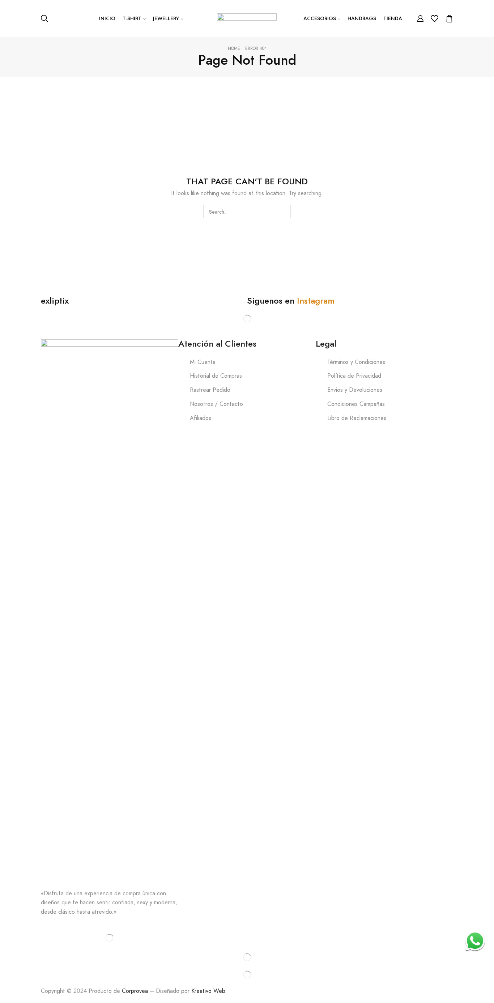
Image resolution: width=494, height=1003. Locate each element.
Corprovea (135, 991)
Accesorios (319, 18)
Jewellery (166, 18)
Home (234, 49)
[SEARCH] (280, 211)
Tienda (392, 18)
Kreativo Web (208, 991)
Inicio (107, 18)
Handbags (362, 18)
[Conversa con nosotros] (475, 940)
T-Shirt (132, 18)
